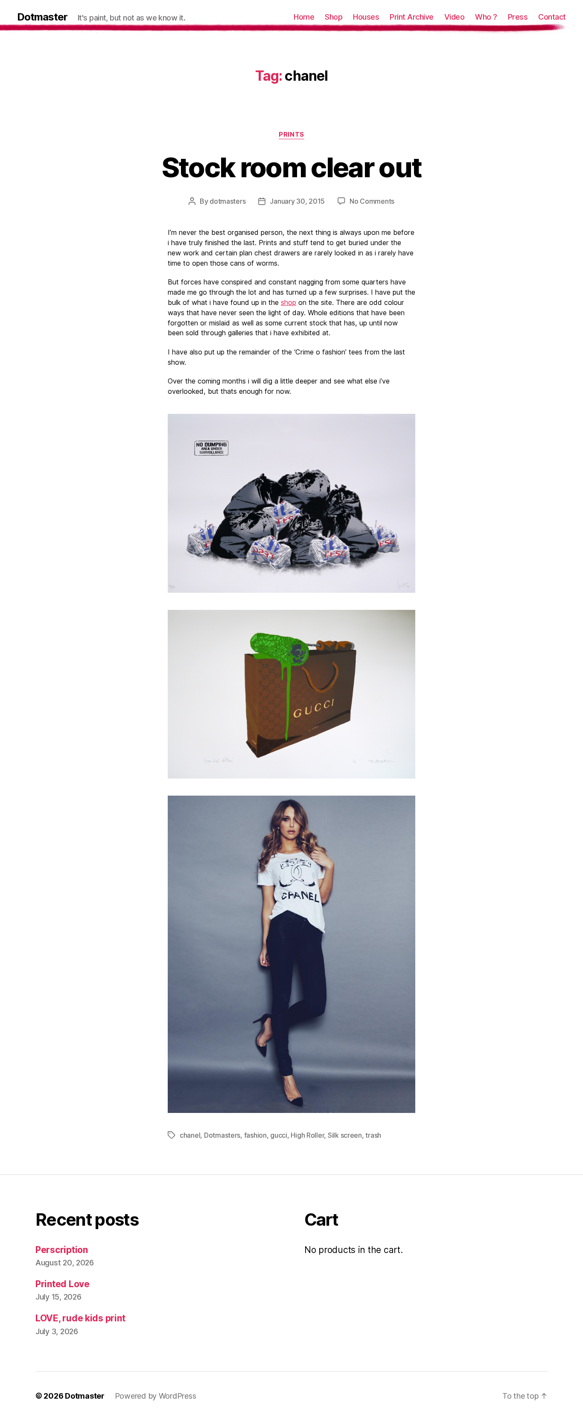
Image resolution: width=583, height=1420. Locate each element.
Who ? (486, 16)
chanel (190, 1135)
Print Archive (412, 16)
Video (454, 16)
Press (518, 16)
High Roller (307, 1135)
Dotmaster (42, 17)
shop (288, 302)
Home (304, 16)
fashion (255, 1135)
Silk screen (345, 1135)
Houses (366, 16)
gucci (278, 1135)
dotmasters (227, 201)
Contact (552, 16)
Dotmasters (222, 1135)
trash (373, 1135)
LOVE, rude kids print (80, 1318)
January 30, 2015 (297, 201)
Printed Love (62, 1284)
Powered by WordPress (155, 1395)
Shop (333, 16)
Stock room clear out (292, 167)
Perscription (61, 1249)
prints (291, 134)
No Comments (372, 201)
